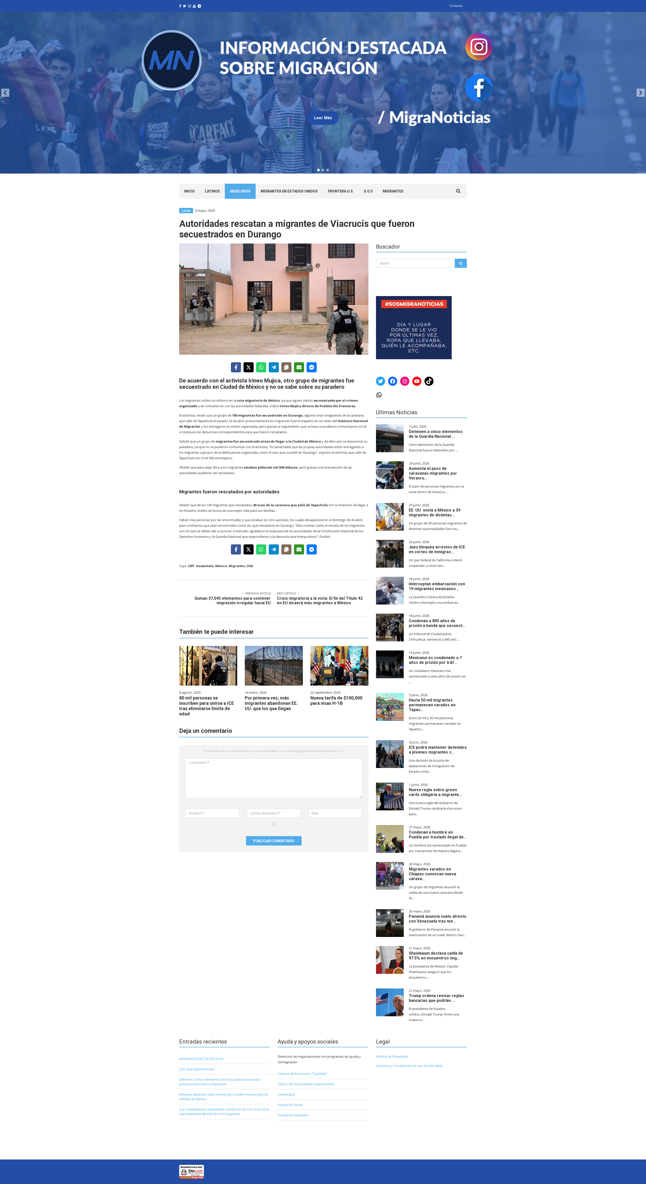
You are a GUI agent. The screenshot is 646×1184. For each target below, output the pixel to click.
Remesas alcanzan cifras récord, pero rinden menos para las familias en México (223, 1096)
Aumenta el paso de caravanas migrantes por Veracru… (433, 473)
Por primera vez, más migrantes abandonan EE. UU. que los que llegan (271, 703)
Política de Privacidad (392, 1056)
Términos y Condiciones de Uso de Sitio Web (409, 1066)
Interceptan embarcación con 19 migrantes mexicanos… (437, 586)
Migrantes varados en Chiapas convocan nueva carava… (432, 874)
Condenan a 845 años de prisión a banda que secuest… (437, 623)
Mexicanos (240, 191)
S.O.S (368, 191)
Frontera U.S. (341, 191)
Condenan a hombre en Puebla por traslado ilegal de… (438, 834)
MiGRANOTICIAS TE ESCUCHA (201, 1058)
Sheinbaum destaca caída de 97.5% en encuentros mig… (436, 955)
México (221, 566)
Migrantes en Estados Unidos (289, 191)
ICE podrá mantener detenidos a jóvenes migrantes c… (438, 750)
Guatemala (205, 566)
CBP (191, 566)
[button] (323, 93)
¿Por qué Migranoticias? (197, 1069)
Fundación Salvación (293, 1115)
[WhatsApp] (261, 367)
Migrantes (393, 191)
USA (250, 566)
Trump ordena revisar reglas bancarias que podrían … (436, 998)
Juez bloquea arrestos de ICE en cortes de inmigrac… (437, 549)
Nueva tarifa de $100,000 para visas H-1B (336, 700)
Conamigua (286, 1094)
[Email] (299, 367)
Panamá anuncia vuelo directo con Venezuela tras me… (437, 919)
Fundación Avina (290, 1104)
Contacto (456, 6)
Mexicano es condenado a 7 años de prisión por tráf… (435, 660)
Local (186, 210)
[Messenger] (312, 367)
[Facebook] (236, 367)
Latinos (212, 191)
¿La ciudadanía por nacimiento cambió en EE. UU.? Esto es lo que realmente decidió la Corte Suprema (224, 1111)
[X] (249, 367)
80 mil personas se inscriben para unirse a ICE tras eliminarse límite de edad (206, 705)
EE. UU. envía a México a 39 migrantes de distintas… (434, 512)
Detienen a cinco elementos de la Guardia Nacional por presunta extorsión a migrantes (220, 1081)
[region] (323, 93)
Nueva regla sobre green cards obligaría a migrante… (435, 792)
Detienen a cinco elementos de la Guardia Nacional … (436, 434)
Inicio (189, 191)
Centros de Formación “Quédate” (302, 1073)
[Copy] (286, 367)
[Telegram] (274, 367)
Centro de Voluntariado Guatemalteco (306, 1084)
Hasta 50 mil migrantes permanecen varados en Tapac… (432, 705)
